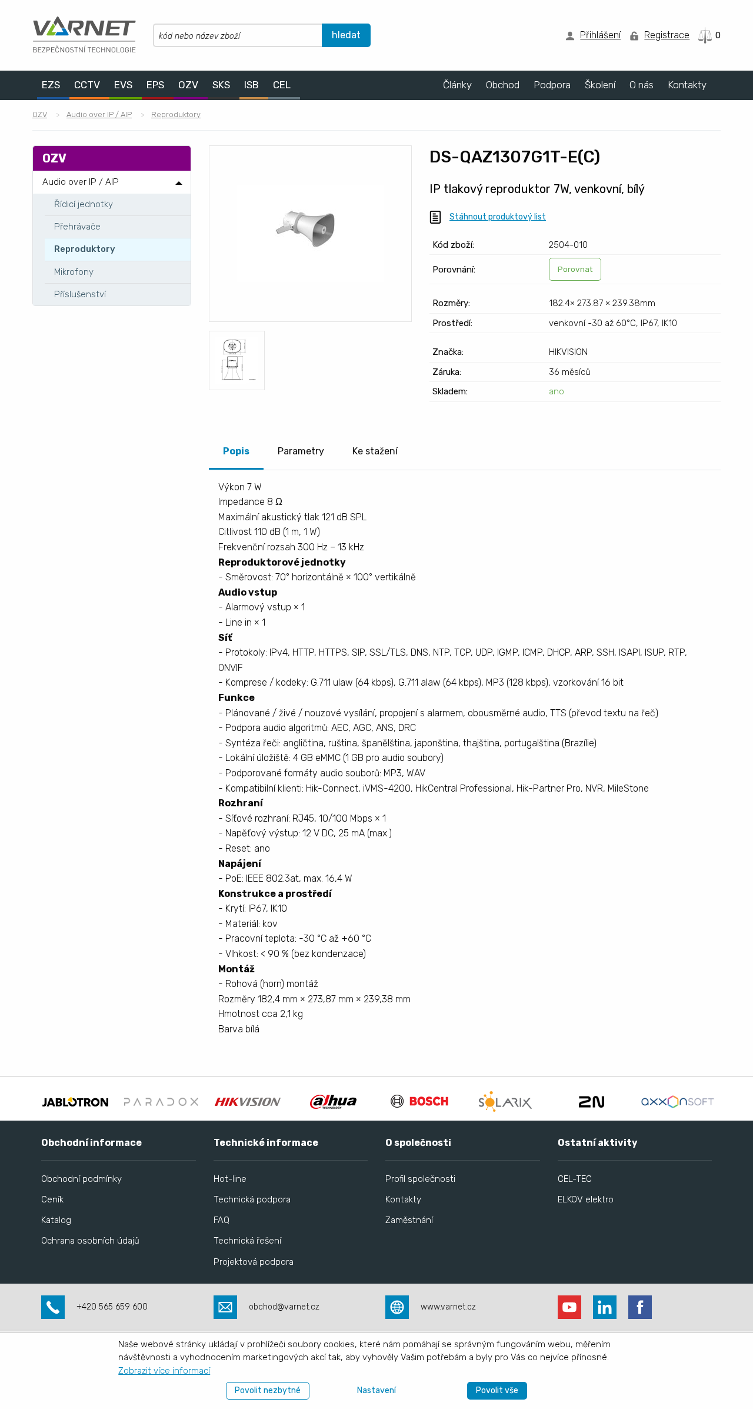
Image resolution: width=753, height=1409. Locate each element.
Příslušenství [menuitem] (80, 294)
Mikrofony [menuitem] (74, 272)
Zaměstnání (409, 1220)
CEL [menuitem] (282, 85)
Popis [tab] (236, 451)
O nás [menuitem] (641, 85)
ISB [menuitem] (251, 85)
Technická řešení (247, 1240)
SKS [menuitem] (221, 85)
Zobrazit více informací (164, 1370)
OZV (39, 114)
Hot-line (230, 1179)
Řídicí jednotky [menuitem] (83, 204)
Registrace (666, 35)
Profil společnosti (420, 1179)
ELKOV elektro (586, 1199)
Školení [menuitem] (600, 85)
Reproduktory (176, 114)
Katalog (56, 1220)
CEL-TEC (575, 1179)
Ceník (52, 1199)
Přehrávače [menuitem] (77, 226)
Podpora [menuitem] (552, 85)
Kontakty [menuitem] (687, 85)
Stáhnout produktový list (497, 217)
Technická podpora (252, 1199)
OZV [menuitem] (188, 85)
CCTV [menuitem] (87, 85)
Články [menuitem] (457, 85)
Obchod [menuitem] (502, 85)
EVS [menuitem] (123, 85)
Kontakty (403, 1199)
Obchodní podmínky (81, 1179)
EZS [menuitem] (51, 85)
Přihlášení (600, 35)
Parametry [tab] (301, 451)
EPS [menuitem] (155, 85)
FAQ (221, 1220)
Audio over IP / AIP (99, 114)
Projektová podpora (254, 1262)
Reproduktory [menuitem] (84, 249)
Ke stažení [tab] (375, 451)
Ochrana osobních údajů (90, 1240)
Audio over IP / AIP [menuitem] (80, 182)
